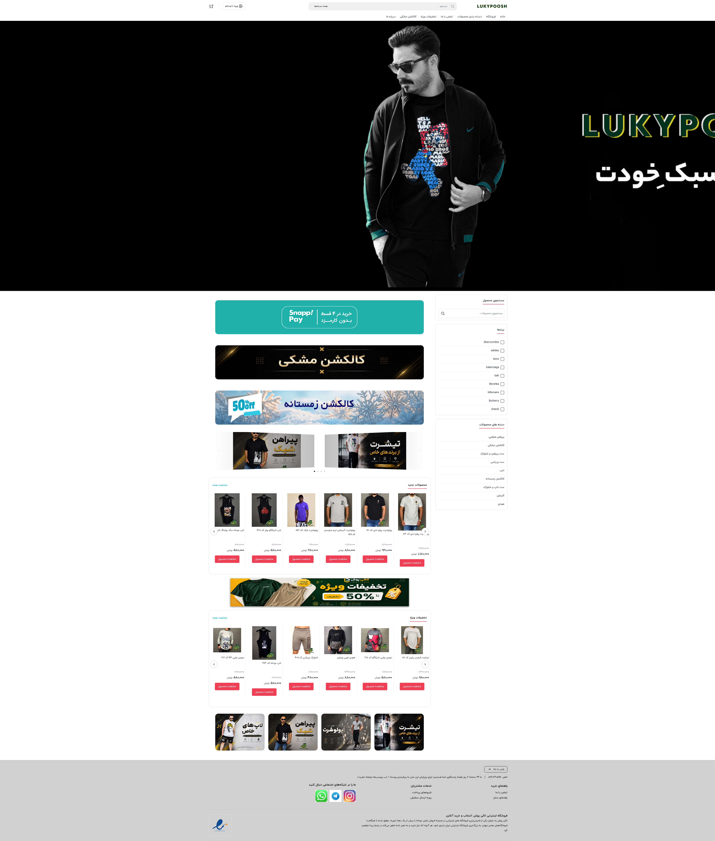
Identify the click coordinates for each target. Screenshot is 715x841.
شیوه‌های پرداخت (422, 792)
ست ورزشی (497, 462)
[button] (420, 451)
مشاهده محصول (412, 563)
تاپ (502, 470)
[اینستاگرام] (350, 796)
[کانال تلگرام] (335, 796)
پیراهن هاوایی (496, 437)
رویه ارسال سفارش (421, 797)
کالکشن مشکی (496, 445)
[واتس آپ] (321, 796)
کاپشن (500, 495)
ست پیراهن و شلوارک (492, 453)
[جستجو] (442, 313)
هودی (501, 504)
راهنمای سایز (500, 797)
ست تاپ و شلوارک (493, 487)
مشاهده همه (219, 485)
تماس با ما (501, 792)
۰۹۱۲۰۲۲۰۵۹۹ (494, 777)
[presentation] (425, 531)
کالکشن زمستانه (495, 479)
